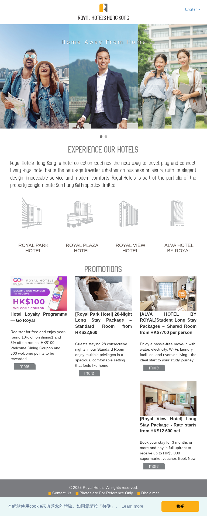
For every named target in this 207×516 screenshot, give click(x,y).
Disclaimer (150, 493)
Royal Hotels (93, 487)
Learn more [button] (132, 506)
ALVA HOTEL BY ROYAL (179, 248)
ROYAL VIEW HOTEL (130, 248)
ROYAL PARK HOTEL (33, 248)
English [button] (191, 9)
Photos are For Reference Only (106, 493)
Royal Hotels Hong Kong (103, 11)
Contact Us (61, 493)
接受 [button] (180, 506)
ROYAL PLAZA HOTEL (82, 248)
